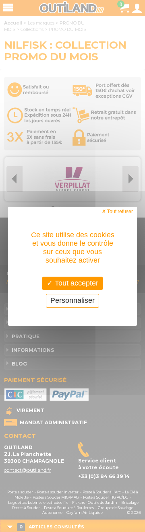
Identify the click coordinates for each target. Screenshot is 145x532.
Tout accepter (75, 283)
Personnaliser (72, 300)
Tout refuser (119, 211)
